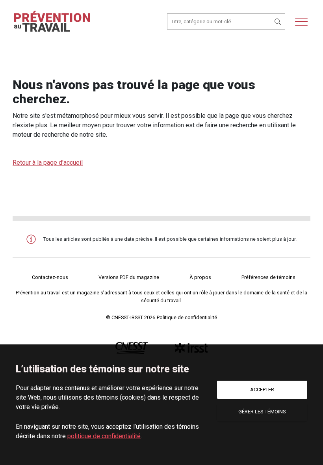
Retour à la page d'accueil (48, 162)
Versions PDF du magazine (128, 277)
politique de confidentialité (104, 436)
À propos (200, 277)
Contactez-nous (50, 277)
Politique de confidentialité (187, 317)
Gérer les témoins (262, 412)
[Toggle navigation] (301, 22)
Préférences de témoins (268, 277)
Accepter (262, 389)
